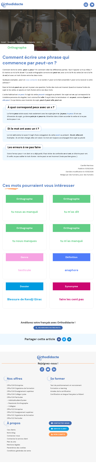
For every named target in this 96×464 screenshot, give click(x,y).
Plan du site (11, 442)
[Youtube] (48, 369)
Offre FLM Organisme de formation (20, 388)
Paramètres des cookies (16, 448)
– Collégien (11, 406)
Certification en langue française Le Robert (67, 394)
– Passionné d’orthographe (17, 403)
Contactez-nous (13, 436)
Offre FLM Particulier (15, 397)
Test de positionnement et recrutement (66, 385)
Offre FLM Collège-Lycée (16, 394)
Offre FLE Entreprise (15, 409)
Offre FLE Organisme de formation (20, 415)
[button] (86, 4)
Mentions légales (13, 445)
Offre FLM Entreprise (15, 385)
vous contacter (31, 80)
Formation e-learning (58, 388)
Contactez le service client (17, 439)
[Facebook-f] (42, 369)
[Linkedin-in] (54, 369)
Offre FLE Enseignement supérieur (20, 412)
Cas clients (11, 430)
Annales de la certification (60, 391)
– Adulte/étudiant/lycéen (16, 400)
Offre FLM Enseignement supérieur (20, 391)
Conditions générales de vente (19, 451)
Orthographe (17, 48)
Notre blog (11, 433)
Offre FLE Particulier (14, 418)
